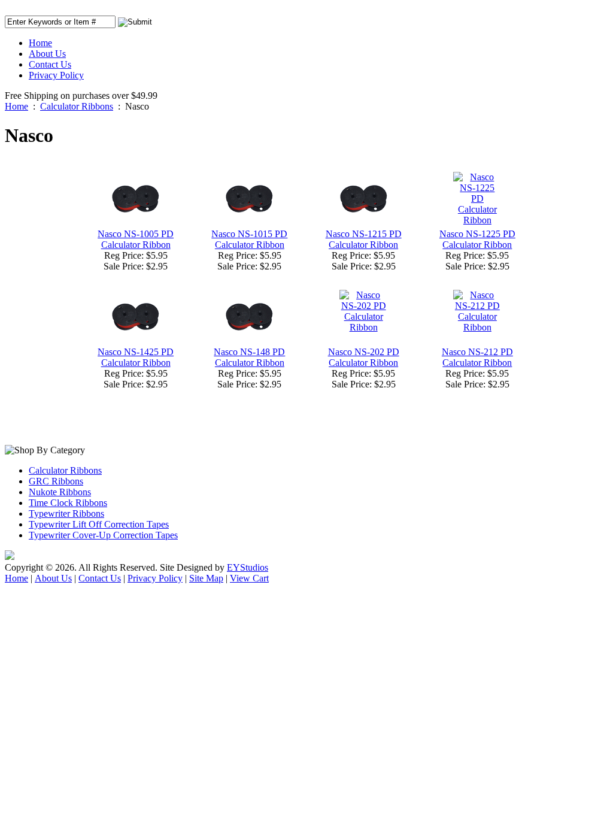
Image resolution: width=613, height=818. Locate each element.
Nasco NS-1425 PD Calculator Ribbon (136, 357)
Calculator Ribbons (76, 106)
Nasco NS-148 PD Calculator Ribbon (249, 357)
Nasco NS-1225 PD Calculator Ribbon (477, 239)
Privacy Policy (56, 75)
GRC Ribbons (56, 481)
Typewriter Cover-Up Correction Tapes (103, 535)
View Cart (249, 578)
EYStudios (247, 567)
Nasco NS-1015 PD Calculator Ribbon (249, 239)
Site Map (206, 578)
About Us (47, 54)
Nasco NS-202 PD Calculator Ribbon (363, 357)
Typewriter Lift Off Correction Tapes (99, 524)
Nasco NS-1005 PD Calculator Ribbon (136, 239)
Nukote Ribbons (60, 492)
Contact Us (50, 64)
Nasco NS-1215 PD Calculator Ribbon (364, 239)
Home (40, 43)
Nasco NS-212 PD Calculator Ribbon (477, 357)
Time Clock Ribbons (68, 503)
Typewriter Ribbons (66, 513)
